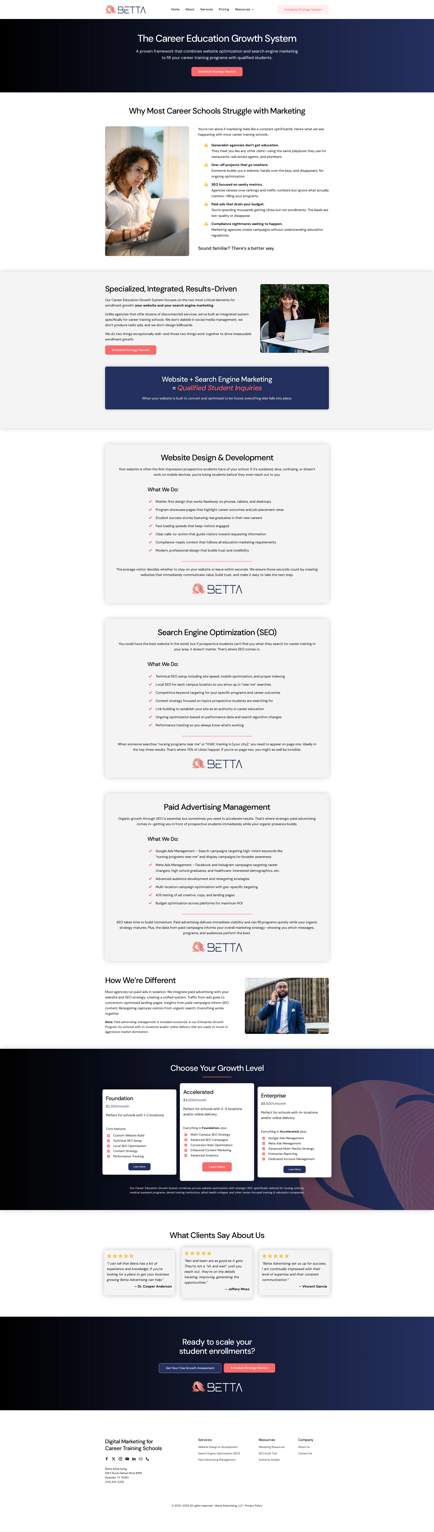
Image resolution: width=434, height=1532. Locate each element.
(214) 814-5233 (114, 1482)
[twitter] (113, 1459)
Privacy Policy (253, 1505)
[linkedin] (134, 1459)
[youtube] (127, 1459)
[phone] (147, 1459)
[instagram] (120, 1459)
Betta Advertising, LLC (229, 1505)
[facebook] (106, 1459)
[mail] (140, 1459)
